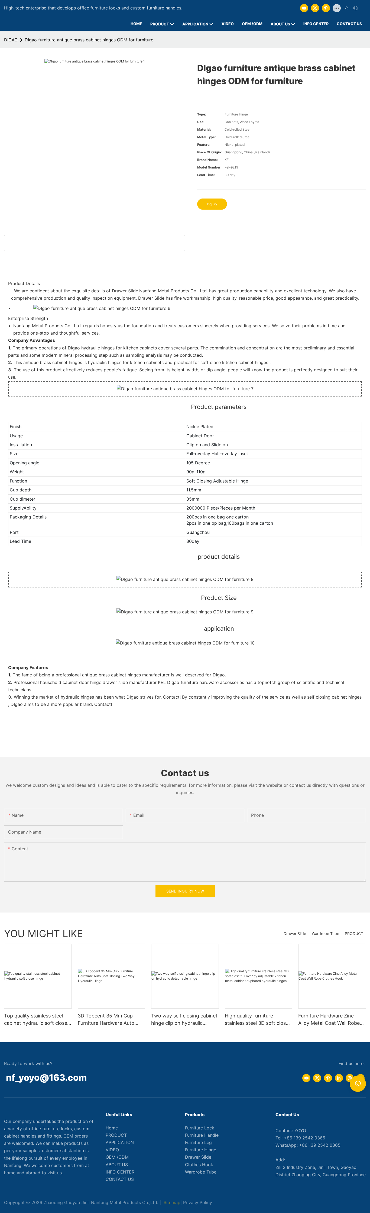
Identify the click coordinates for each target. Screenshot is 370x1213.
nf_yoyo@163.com (46, 1077)
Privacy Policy (197, 1202)
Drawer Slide (295, 933)
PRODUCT (354, 933)
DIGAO (11, 39)
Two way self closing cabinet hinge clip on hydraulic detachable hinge (184, 1020)
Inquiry (212, 204)
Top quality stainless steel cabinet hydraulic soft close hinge (35, 1020)
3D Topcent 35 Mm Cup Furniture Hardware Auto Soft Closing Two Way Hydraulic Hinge (106, 1020)
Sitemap (171, 1202)
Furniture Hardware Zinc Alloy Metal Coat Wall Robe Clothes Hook (329, 1020)
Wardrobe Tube (325, 933)
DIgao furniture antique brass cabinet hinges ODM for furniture (89, 39)
